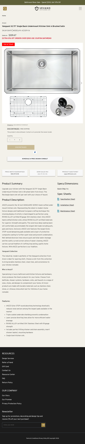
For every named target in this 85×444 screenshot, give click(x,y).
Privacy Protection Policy (11, 404)
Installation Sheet (67, 205)
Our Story (6, 396)
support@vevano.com (70, 174)
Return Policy (7, 383)
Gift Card (5, 367)
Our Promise (7, 400)
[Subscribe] (43, 425)
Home (4, 16)
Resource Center (8, 375)
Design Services (8, 359)
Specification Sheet (67, 199)
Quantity (10, 136)
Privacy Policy (43, 438)
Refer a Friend (7, 363)
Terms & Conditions (32, 438)
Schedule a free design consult (35, 159)
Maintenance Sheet (67, 211)
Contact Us (6, 371)
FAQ (3, 379)
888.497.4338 (15, 174)
